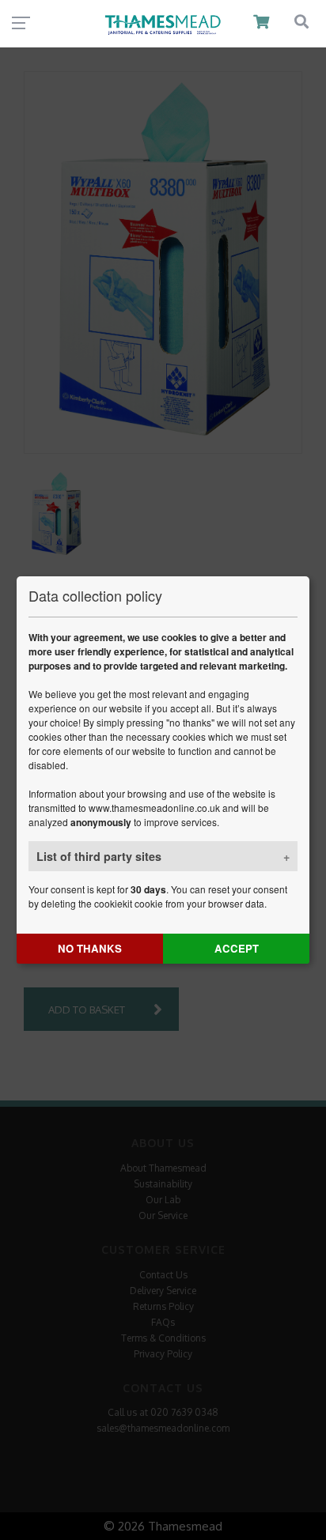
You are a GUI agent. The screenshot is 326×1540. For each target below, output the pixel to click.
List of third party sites (98, 856)
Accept (236, 948)
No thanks (90, 948)
